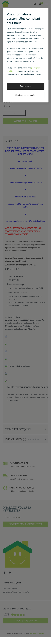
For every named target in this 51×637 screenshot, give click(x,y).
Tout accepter (25, 86)
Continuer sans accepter (25, 95)
